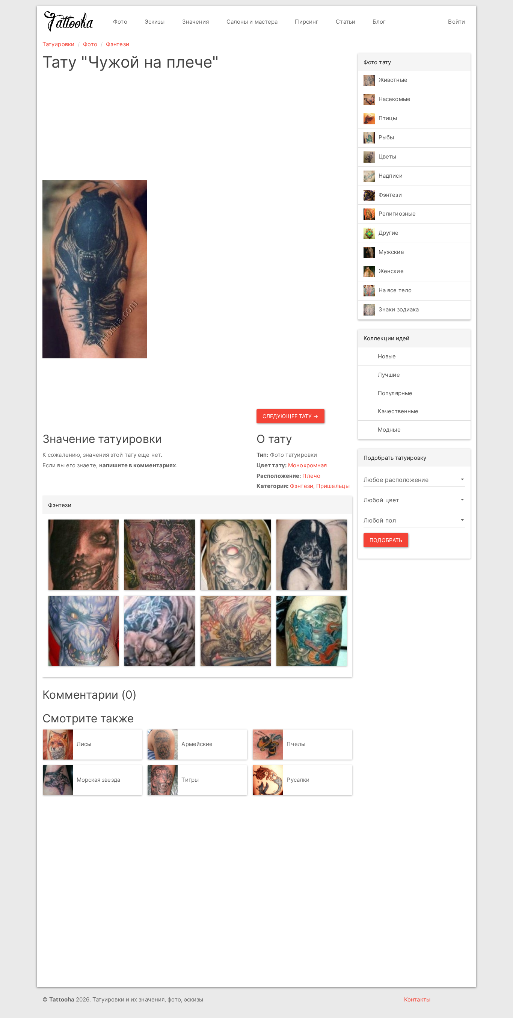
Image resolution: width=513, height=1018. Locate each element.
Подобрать (386, 540)
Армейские (197, 744)
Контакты (417, 999)
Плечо (311, 475)
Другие (389, 233)
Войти (456, 21)
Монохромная (307, 465)
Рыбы (386, 137)
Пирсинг (305, 21)
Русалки (298, 779)
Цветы (388, 156)
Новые (386, 356)
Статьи (344, 21)
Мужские (391, 252)
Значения (195, 21)
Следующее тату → (290, 416)
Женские (391, 271)
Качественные (397, 411)
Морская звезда (98, 779)
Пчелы (296, 744)
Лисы (84, 744)
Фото (119, 21)
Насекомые (394, 99)
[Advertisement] (197, 127)
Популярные (394, 393)
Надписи (391, 175)
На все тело (395, 290)
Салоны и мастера (251, 21)
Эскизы (154, 21)
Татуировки (58, 44)
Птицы (388, 118)
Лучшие (388, 374)
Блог (378, 21)
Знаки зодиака (399, 309)
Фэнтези (117, 44)
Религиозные (397, 213)
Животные (393, 79)
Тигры (190, 779)
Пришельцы (333, 485)
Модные (388, 429)
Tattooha (69, 21)
